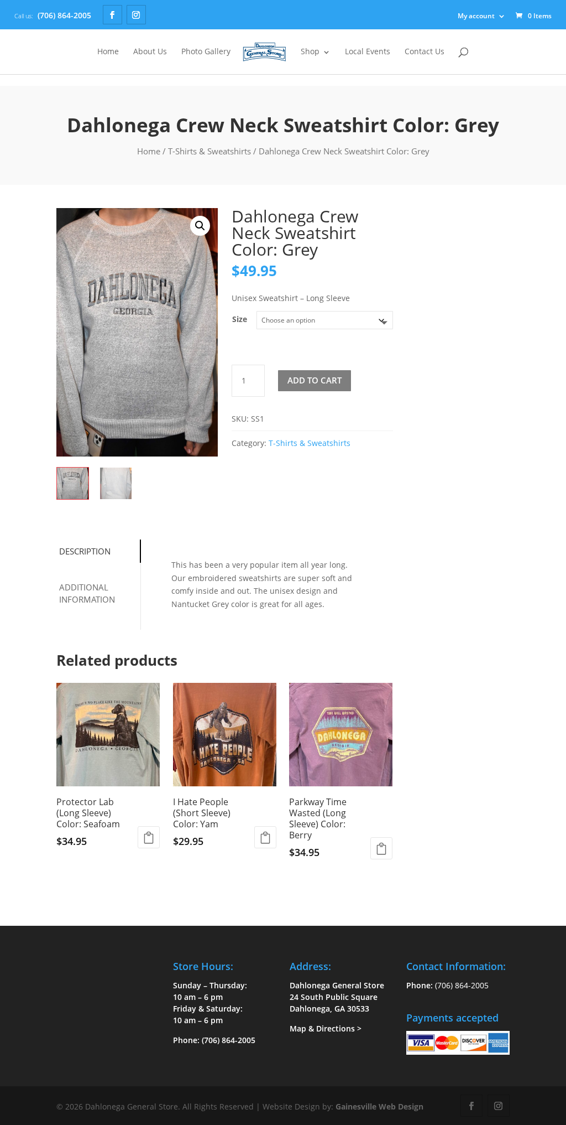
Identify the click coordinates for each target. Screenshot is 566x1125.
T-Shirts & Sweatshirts (209, 151)
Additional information (87, 593)
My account (476, 15)
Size (239, 319)
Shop (310, 52)
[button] (200, 226)
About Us (150, 52)
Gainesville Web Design (379, 1106)
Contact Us (424, 52)
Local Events (367, 52)
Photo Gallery (205, 52)
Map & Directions (322, 1028)
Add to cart (314, 380)
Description (85, 551)
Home (108, 52)
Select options (149, 837)
